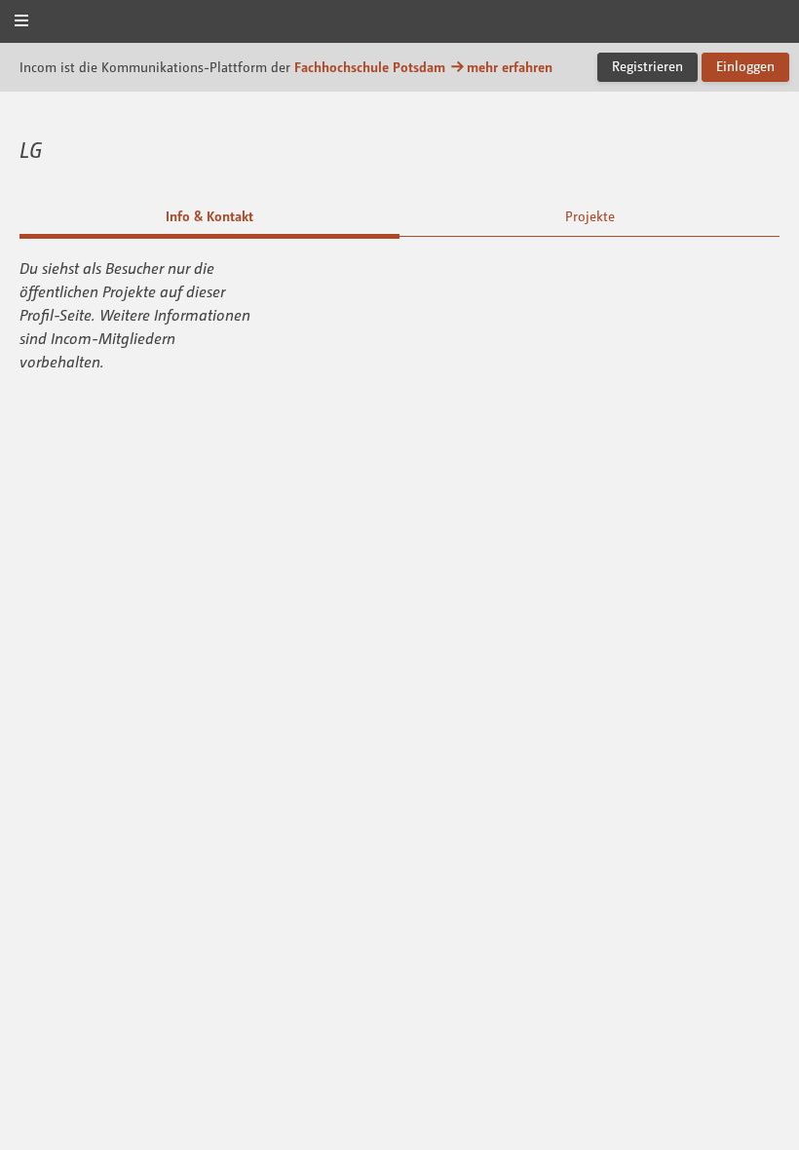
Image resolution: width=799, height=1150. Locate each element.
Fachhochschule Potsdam (369, 66)
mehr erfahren (509, 66)
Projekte (590, 216)
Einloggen (745, 66)
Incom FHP (399, 23)
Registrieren (647, 66)
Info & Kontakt (209, 216)
